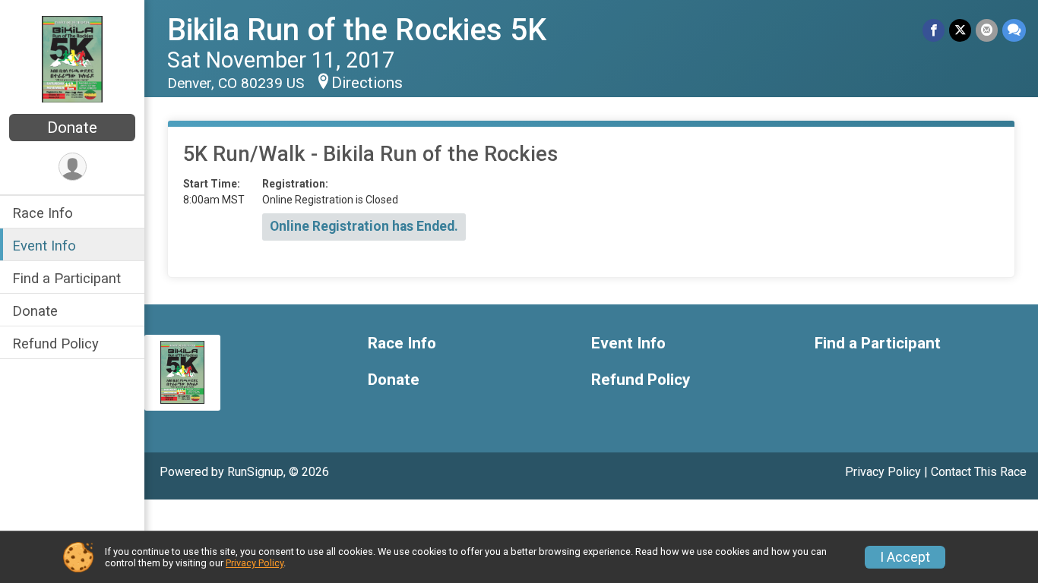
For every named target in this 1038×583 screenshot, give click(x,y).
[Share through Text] (1014, 30)
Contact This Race (979, 472)
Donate (72, 127)
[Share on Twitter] (960, 30)
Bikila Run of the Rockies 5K (356, 30)
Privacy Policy (883, 472)
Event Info (44, 246)
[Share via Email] (987, 30)
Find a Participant (66, 278)
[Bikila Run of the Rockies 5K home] (72, 58)
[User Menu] (73, 167)
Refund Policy (55, 343)
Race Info (42, 213)
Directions (367, 83)
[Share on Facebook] (933, 30)
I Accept (905, 557)
